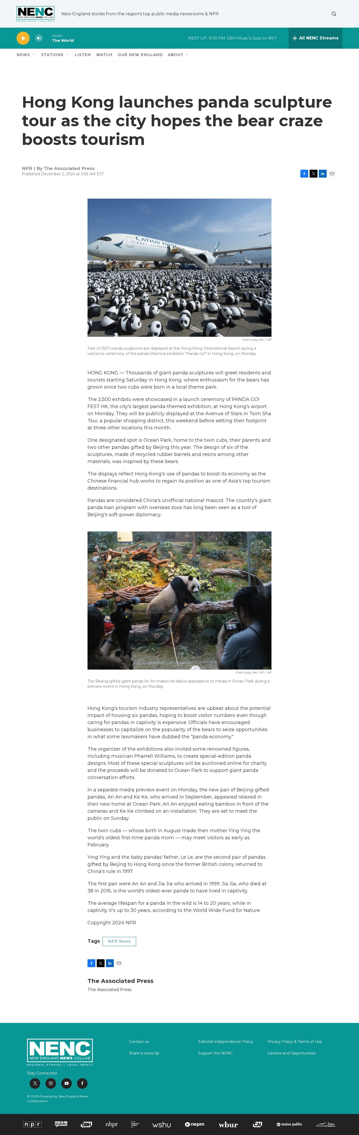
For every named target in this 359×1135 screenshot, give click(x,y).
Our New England (140, 54)
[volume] (38, 38)
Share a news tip (144, 1053)
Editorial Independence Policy (225, 1042)
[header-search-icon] (334, 14)
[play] (23, 38)
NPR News (119, 941)
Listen (83, 54)
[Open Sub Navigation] (34, 55)
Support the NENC (215, 1053)
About (175, 54)
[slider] (47, 38)
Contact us (139, 1042)
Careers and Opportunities (292, 1053)
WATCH (104, 54)
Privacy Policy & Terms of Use (295, 1042)
